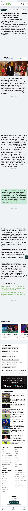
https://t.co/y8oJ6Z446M (9, 201)
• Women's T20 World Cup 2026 (20, 472)
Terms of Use (14, 500)
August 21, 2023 (13, 202)
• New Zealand (5, 489)
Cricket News (4, 468)
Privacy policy (14, 498)
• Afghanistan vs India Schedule (19, 487)
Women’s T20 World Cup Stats (7, 459)
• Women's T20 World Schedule (19, 485)
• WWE (15, 462)
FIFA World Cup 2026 (6, 453)
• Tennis (15, 455)
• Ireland (3, 491)
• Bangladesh (4, 478)
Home (2, 7)
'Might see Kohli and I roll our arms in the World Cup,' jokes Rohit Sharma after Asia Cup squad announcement (13, 288)
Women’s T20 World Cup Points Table (7, 461)
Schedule (4, 451)
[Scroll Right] (26, 10)
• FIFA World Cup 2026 (19, 474)
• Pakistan (4, 482)
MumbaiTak (14, 1)
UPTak (10, 1)
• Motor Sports (17, 460)
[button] (10, 331)
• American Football (18, 464)
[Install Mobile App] (21, 4)
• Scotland (4, 485)
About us (14, 496)
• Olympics (16, 451)
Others (5, 7)
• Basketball (16, 459)
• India (3, 476)
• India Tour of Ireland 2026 (20, 480)
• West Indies (4, 487)
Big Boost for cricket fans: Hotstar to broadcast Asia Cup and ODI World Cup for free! (13, 294)
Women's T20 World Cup (7, 455)
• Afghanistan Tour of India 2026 (20, 476)
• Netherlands (4, 480)
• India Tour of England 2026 (19, 478)
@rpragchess (15, 190)
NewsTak (7, 1)
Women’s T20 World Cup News (7, 463)
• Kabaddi (16, 457)
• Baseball (16, 466)
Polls (3, 466)
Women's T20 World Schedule (6, 457)
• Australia (4, 474)
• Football (16, 453)
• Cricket (16, 449)
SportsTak (3, 1)
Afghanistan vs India (6, 464)
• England (3, 483)
